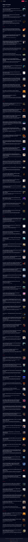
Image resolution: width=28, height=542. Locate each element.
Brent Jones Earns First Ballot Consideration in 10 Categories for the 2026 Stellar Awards (10, 350)
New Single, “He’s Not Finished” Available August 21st (9, 37)
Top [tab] (5, 6)
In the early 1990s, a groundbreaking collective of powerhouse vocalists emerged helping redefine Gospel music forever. (12, 221)
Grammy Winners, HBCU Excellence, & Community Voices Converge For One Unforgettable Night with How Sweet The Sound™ (12, 358)
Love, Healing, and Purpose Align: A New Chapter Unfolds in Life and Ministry (11, 428)
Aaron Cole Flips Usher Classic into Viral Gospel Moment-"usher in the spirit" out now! (12, 343)
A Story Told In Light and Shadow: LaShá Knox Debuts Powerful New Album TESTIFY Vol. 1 (11, 174)
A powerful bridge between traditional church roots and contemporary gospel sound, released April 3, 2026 (11, 465)
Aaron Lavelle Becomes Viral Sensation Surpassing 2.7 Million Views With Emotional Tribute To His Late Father (12, 29)
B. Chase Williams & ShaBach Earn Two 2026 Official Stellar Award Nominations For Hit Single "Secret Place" (12, 135)
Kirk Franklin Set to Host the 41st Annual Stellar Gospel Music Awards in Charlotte (11, 198)
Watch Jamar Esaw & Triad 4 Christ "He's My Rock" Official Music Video (12, 445)
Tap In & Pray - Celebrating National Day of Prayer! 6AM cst (12, 313)
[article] (14, 10)
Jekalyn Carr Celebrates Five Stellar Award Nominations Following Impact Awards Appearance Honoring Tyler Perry (12, 161)
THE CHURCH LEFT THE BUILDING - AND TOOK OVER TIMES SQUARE (11, 432)
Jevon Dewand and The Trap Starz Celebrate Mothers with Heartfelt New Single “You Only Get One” (12, 287)
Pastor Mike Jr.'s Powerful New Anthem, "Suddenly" (11, 90)
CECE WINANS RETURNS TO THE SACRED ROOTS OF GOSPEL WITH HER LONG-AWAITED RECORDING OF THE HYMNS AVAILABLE (12, 155)
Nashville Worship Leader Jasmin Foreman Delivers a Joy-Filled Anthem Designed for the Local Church (12, 413)
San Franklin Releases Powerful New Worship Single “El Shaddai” (11, 337)
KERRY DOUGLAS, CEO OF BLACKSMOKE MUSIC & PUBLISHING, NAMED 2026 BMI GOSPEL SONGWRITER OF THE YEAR (12, 59)
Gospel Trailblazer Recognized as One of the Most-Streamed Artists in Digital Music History (12, 384)
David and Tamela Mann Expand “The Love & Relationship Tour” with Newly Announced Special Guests (12, 365)
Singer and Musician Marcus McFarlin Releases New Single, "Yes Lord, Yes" (12, 275)
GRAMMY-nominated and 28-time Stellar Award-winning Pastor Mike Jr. (12, 91)
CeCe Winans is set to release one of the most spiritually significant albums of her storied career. (12, 157)
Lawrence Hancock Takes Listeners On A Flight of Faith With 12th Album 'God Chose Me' (11, 489)
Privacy (16, 538)
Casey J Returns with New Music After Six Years (10, 506)
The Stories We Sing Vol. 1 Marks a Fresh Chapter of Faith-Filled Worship (12, 507)
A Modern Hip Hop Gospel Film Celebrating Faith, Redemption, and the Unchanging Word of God (11, 105)
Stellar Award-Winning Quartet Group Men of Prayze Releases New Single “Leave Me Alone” (11, 180)
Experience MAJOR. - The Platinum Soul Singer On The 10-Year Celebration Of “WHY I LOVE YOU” (12, 257)
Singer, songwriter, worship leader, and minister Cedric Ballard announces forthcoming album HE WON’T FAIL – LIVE (12, 193)
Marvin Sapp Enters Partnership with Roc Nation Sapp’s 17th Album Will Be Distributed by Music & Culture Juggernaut (12, 35)
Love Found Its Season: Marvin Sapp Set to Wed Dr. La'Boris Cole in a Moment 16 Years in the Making (12, 519)
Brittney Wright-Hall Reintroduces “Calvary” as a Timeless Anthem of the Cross (12, 420)
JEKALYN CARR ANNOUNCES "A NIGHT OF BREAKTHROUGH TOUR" (9, 96)
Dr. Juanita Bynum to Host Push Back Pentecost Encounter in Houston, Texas (12, 244)
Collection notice (21, 538)
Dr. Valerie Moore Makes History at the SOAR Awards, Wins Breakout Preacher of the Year (12, 502)
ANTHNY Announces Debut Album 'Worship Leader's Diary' (12, 48)
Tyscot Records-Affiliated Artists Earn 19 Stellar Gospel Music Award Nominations (11, 211)
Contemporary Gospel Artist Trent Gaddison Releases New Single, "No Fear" (12, 470)
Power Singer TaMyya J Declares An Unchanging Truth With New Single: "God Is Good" (12, 66)
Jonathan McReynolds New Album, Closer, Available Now (12, 483)
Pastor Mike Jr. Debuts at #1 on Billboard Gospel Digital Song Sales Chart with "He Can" (12, 513)
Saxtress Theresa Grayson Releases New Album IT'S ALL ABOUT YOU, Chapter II (12, 226)
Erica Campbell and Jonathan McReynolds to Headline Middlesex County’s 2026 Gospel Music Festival (11, 148)
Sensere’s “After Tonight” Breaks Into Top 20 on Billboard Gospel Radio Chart (12, 377)
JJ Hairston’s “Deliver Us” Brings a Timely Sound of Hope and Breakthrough (12, 238)
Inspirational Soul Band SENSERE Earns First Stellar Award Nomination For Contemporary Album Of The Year (12, 110)
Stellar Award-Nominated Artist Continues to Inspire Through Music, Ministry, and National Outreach (11, 396)
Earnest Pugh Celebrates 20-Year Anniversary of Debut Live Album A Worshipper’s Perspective (12, 530)
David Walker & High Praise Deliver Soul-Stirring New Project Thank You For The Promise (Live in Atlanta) (11, 400)
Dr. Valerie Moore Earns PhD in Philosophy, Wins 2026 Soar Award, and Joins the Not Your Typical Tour (12, 331)
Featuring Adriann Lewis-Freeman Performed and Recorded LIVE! (11, 446)
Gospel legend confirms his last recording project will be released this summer (11, 206)
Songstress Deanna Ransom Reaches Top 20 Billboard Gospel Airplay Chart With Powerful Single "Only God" (12, 269)
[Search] (24, 6)
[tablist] (6, 6)
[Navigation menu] (1, 1)
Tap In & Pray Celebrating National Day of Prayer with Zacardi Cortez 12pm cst (11, 282)
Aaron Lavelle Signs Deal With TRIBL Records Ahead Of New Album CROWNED (12, 438)
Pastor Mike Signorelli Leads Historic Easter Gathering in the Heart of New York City (12, 434)
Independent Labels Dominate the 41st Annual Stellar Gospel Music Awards (11, 15)
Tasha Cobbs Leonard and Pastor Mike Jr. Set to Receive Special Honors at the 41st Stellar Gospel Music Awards (11, 85)
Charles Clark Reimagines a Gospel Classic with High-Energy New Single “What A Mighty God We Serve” (11, 463)
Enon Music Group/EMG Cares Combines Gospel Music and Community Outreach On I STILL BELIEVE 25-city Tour (12, 263)
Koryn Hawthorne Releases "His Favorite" (9, 53)
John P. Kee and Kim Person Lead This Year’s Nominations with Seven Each (12, 199)
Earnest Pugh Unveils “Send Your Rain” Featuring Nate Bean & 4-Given (12, 371)
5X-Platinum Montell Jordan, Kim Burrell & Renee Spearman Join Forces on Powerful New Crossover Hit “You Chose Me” (12, 495)
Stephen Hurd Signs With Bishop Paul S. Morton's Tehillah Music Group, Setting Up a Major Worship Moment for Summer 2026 (12, 307)
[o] (24, 282)
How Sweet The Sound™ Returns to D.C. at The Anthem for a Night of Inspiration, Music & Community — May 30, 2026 (11, 360)
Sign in (26, 1)
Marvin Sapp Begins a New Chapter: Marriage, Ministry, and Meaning (12, 426)
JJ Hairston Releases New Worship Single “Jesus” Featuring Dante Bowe (12, 168)
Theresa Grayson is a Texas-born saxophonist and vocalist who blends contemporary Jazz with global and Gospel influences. (11, 227)
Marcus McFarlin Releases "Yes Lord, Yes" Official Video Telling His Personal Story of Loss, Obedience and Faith (11, 79)
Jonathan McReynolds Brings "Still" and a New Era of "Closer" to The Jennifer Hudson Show (11, 293)
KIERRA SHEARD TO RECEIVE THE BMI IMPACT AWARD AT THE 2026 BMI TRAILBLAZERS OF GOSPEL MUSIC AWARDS (12, 122)
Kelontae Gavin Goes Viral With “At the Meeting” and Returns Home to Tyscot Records (11, 232)
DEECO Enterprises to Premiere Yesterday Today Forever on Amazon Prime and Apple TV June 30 (12, 103)
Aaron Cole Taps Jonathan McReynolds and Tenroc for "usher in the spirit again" (11, 9)
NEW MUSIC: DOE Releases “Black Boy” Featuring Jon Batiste (12, 524)
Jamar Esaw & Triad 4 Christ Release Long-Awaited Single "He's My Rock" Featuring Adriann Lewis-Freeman (12, 476)
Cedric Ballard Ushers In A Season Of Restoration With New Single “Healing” (12, 192)
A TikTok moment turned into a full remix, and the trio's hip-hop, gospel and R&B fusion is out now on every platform (12, 11)
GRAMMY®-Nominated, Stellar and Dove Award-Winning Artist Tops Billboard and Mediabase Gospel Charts (11, 389)
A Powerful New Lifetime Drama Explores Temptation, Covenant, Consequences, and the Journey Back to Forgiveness (11, 326)
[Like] (3, 51)
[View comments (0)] (9, 19)
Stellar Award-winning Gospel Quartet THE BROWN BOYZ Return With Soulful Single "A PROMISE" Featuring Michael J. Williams (12, 141)
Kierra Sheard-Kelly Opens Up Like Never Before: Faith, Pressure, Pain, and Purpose (11, 457)
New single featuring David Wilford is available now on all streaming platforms (11, 240)
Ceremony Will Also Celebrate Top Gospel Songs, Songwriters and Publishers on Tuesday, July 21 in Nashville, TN (12, 124)
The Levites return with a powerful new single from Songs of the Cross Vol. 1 (12, 187)
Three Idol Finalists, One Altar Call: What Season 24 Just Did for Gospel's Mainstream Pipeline (12, 250)
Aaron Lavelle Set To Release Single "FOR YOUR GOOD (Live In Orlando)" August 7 (12, 31)
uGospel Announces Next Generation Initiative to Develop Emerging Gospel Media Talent (12, 21)
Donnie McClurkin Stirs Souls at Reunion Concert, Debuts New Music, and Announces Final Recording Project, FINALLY (12, 204)
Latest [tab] (4, 6)
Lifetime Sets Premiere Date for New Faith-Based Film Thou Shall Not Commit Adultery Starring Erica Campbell (12, 325)
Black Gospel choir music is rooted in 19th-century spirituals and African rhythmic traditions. (12, 478)
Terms (18, 538)
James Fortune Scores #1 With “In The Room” (10, 388)
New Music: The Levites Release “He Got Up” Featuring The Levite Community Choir (12, 186)
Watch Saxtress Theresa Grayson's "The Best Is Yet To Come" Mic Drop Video (11, 72)
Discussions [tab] (8, 6)
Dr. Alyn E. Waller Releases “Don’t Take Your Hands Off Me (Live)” (12, 394)
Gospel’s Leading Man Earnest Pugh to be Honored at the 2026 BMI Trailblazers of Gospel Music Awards (12, 116)
